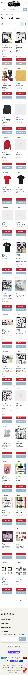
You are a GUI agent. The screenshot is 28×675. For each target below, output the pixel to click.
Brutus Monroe (5, 54)
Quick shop (7, 59)
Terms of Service (20, 667)
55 (16, 600)
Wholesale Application (21, 669)
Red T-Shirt (5, 225)
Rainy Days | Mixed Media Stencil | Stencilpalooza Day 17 (21, 334)
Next (21, 600)
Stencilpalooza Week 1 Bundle (6, 546)
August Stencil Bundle (19, 580)
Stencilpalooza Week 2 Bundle (20, 513)
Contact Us (13, 665)
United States (13, 646)
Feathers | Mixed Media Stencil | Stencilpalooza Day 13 (7, 297)
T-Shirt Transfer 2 (20, 225)
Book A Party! (6, 665)
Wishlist (12, 669)
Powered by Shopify (14, 672)
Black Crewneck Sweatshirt (20, 120)
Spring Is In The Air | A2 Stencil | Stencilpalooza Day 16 (7, 371)
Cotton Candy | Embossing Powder (7, 479)
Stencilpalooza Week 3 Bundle (6, 513)
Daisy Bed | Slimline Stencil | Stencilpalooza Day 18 (7, 334)
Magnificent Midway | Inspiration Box (19, 445)
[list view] (25, 24)
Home (2, 14)
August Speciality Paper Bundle (20, 546)
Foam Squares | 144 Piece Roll (20, 296)
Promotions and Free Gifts (8, 667)
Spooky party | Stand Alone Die (6, 444)
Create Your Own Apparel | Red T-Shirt (6, 191)
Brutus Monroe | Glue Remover (20, 86)
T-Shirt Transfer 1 (6, 257)
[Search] (25, 9)
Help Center (20, 665)
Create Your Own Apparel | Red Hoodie (6, 156)
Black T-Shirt (19, 405)
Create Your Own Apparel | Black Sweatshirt (6, 120)
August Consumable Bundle (5, 581)
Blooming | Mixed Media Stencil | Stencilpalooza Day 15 (21, 371)
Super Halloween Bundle (6, 86)
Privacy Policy (5, 669)
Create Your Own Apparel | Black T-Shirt (20, 191)
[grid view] (22, 24)
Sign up (22, 639)
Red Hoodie (19, 154)
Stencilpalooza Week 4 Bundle (20, 479)
